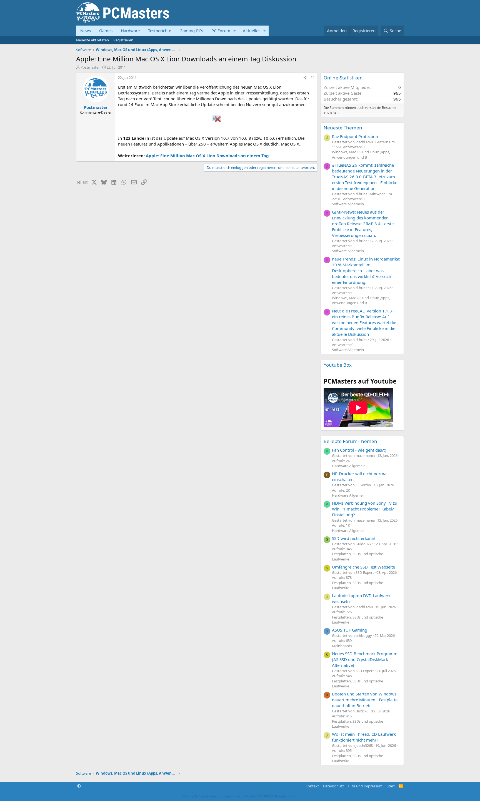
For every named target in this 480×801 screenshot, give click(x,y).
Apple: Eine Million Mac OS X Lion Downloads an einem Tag (207, 155)
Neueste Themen (343, 127)
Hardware (130, 30)
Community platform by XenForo (253, 796)
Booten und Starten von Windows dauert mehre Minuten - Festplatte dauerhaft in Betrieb (365, 699)
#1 (313, 77)
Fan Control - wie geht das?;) (359, 450)
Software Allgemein (348, 203)
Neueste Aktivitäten (92, 39)
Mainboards (342, 645)
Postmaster (90, 67)
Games (105, 30)
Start (391, 786)
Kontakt (312, 786)
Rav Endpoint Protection (355, 136)
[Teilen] (305, 78)
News (85, 30)
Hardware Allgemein (349, 465)
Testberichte (159, 30)
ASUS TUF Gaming (349, 630)
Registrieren (123, 39)
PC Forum (220, 30)
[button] (235, 31)
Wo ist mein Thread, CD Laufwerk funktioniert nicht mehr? (364, 737)
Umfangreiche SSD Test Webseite (363, 567)
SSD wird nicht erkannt (354, 538)
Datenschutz (333, 786)
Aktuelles (251, 30)
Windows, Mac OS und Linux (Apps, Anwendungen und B (361, 154)
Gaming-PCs (191, 30)
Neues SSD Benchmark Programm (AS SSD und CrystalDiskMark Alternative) (365, 659)
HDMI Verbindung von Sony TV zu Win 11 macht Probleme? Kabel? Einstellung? (364, 508)
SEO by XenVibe (194, 796)
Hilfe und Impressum (365, 786)
